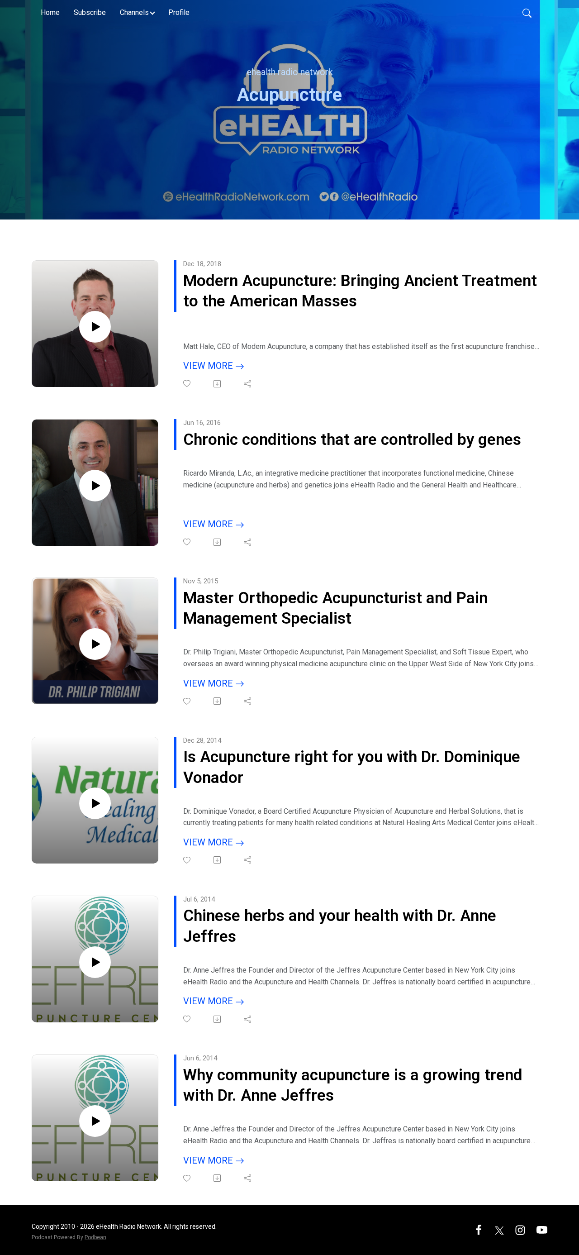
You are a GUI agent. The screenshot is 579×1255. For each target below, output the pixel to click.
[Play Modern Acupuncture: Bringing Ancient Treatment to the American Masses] (95, 327)
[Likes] (187, 383)
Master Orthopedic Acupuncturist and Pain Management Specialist (335, 608)
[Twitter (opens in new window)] (499, 1229)
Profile (179, 12)
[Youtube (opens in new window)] (541, 1229)
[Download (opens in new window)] (218, 383)
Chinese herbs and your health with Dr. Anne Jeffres (339, 926)
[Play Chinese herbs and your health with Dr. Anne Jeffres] (95, 962)
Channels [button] (134, 12)
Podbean (95, 1237)
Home (50, 12)
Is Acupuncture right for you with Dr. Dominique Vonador (351, 767)
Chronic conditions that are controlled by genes (352, 439)
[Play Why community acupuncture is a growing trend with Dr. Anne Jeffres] (95, 1121)
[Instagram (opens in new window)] (520, 1229)
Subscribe (90, 12)
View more (209, 365)
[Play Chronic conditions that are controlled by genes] (95, 485)
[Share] (248, 383)
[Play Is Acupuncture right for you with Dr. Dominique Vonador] (95, 803)
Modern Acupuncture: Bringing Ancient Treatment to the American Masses (360, 291)
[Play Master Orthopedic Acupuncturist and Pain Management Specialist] (95, 644)
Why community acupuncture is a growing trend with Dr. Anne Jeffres (352, 1085)
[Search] (527, 13)
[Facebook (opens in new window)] (478, 1229)
